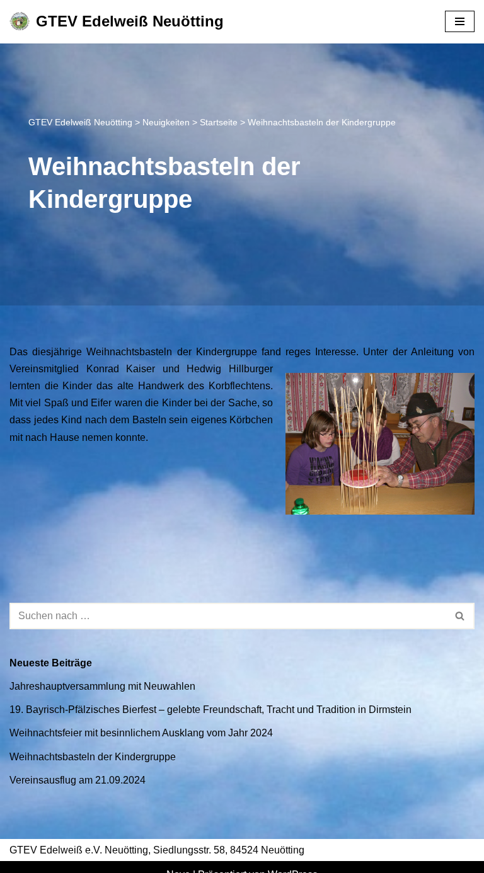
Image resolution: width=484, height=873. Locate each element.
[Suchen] (460, 616)
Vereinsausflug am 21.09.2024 (77, 780)
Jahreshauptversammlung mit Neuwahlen (102, 686)
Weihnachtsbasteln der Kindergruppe (92, 756)
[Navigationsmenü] (460, 21)
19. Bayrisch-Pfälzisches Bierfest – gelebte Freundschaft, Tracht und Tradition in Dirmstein (210, 709)
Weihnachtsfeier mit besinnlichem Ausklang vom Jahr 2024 (141, 733)
